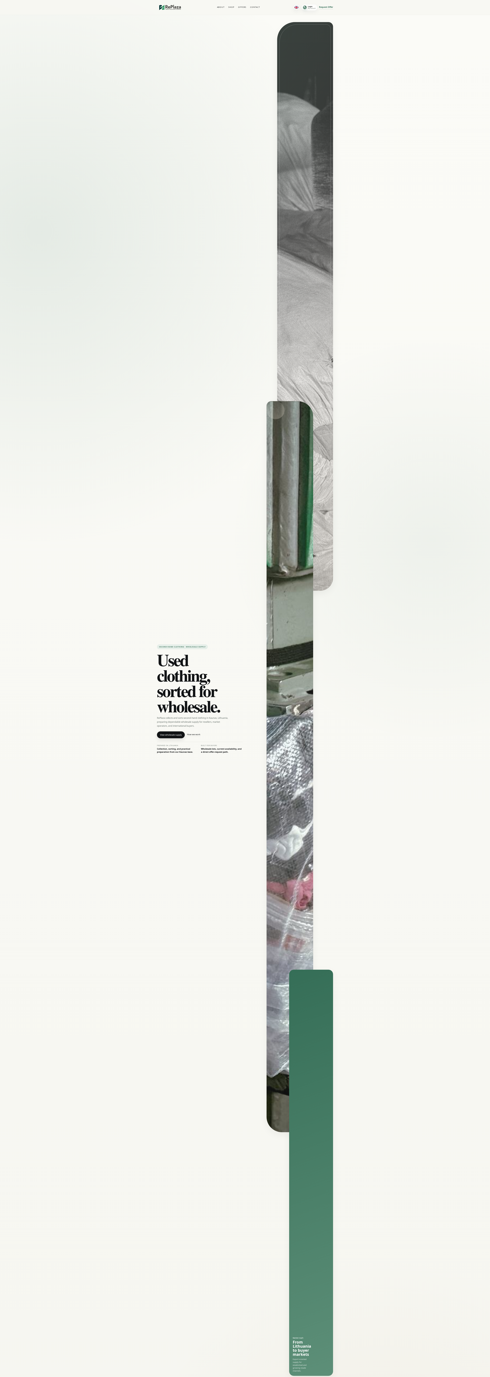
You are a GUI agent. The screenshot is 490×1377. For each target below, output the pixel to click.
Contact (255, 7)
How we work (193, 734)
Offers (242, 7)
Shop (231, 7)
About (221, 7)
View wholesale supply (171, 734)
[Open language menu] (296, 7)
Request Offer (326, 7)
